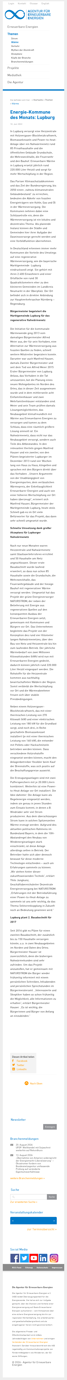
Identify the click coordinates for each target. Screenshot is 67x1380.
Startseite (38, 99)
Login (11, 3)
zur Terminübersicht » (42, 1229)
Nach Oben (36, 1083)
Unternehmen (37, 1338)
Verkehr (15, 45)
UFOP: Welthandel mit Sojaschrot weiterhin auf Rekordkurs (33, 1149)
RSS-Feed (16, 1267)
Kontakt (22, 3)
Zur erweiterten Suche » (23, 1202)
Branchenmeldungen (22, 61)
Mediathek (14, 75)
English (45, 3)
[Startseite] (30, 14)
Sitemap (29, 1267)
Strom (14, 38)
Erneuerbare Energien (22, 27)
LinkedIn (22, 1069)
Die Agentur (15, 82)
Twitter (20, 1065)
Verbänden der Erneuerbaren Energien (30, 1342)
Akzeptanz (16, 53)
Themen (12, 34)
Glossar (34, 3)
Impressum (57, 1267)
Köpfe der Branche (21, 57)
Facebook (22, 1060)
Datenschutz (42, 1267)
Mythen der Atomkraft (22, 49)
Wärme (14, 42)
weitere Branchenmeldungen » (27, 1178)
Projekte (13, 68)
